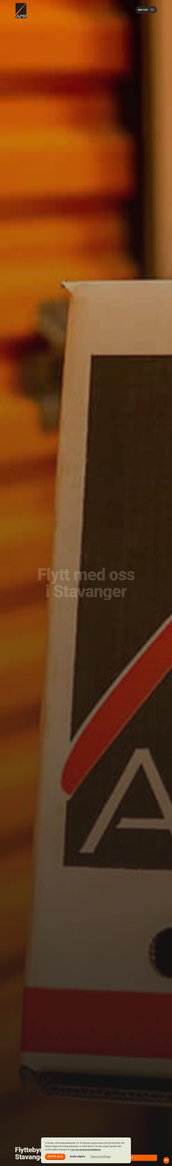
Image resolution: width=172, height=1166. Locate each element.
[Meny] (152, 9)
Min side (143, 9)
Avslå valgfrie (77, 1156)
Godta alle (55, 1156)
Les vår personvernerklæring (86, 1149)
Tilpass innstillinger (100, 1156)
